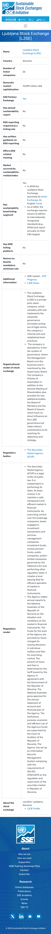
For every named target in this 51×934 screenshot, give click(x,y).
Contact (24, 870)
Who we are (24, 854)
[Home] (24, 8)
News (24, 903)
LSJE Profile (33, 808)
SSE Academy (24, 895)
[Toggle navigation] (25, 26)
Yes (24, 98)
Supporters (24, 862)
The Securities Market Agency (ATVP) (35, 453)
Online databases (24, 887)
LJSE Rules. (33, 283)
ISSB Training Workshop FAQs (24, 866)
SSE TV (24, 907)
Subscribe (24, 874)
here (38, 203)
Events (24, 899)
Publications (24, 891)
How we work (24, 858)
